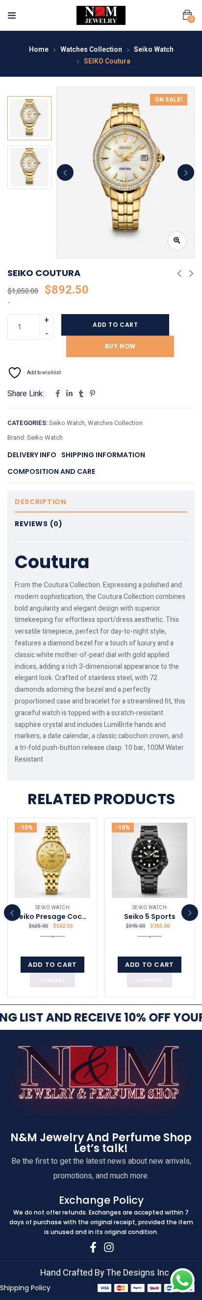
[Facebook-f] (93, 1247)
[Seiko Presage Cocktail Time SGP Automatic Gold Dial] (52, 860)
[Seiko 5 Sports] (149, 860)
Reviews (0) (39, 524)
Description (41, 502)
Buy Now (120, 346)
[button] (187, 15)
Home (39, 49)
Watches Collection (91, 49)
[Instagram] (108, 1247)
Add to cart (115, 324)
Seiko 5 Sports (150, 916)
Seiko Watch (154, 49)
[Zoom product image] (177, 241)
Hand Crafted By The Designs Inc (104, 1272)
